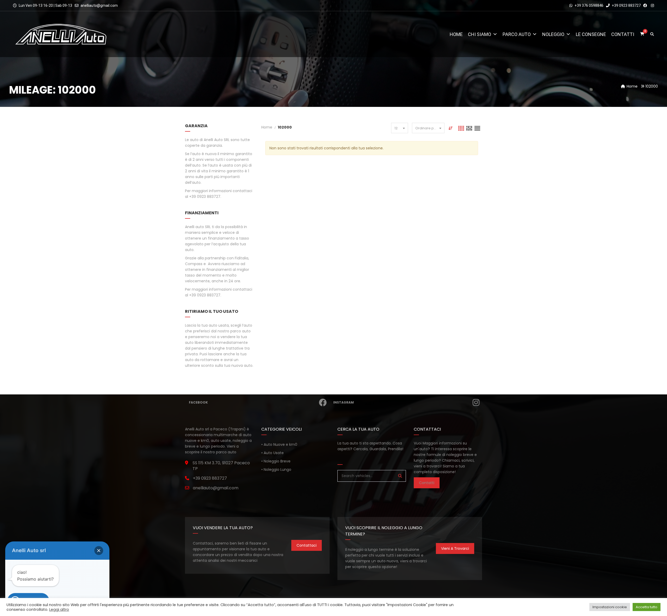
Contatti (622, 34)
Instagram (343, 402)
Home (456, 34)
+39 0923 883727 (626, 5)
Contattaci (307, 545)
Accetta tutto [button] (646, 607)
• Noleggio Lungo (276, 469)
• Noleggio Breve (276, 461)
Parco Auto (517, 34)
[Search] (400, 476)
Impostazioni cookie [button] (609, 607)
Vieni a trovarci (455, 548)
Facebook (198, 402)
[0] (642, 34)
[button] (98, 550)
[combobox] (399, 128)
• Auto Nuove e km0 (279, 444)
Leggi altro (59, 609)
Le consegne (591, 34)
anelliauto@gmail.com (99, 5)
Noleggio (553, 34)
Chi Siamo (479, 34)
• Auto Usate (272, 452)
